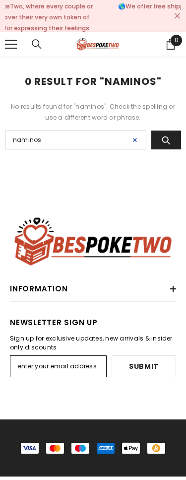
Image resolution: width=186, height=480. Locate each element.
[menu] (11, 37)
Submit (144, 359)
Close (177, 12)
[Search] (37, 37)
